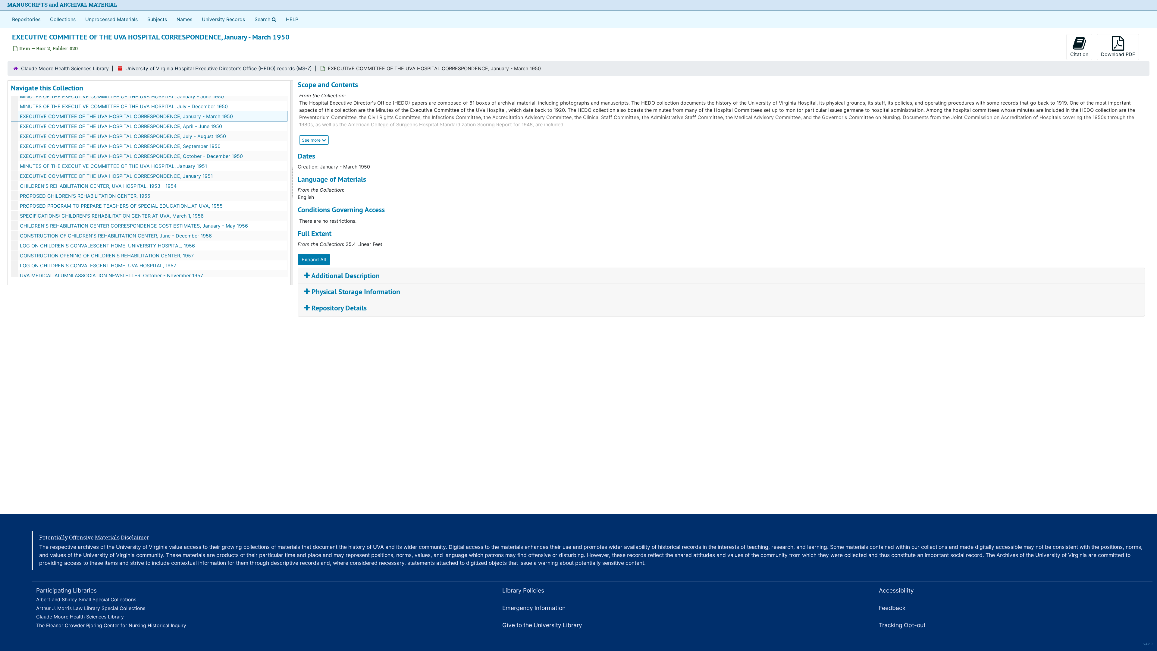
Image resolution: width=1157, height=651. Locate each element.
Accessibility (896, 590)
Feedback (892, 608)
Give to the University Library (542, 625)
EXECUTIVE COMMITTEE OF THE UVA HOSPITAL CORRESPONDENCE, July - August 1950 (123, 136)
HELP (292, 19)
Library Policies (523, 590)
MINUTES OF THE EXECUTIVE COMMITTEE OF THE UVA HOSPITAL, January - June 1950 (122, 96)
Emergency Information (534, 608)
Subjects (157, 19)
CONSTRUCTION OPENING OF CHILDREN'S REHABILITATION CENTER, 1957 (107, 256)
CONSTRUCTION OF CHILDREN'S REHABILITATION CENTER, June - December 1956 (116, 236)
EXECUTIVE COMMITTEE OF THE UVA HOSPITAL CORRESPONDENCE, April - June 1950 (121, 126)
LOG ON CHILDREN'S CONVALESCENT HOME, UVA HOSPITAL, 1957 (98, 266)
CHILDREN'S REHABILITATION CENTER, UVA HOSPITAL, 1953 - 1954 (98, 186)
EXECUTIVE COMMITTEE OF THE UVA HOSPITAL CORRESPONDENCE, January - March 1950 (126, 116)
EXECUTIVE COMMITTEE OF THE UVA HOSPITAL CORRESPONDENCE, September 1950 (120, 146)
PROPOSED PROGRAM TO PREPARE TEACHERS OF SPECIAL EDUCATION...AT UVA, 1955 (121, 206)
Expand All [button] (314, 259)
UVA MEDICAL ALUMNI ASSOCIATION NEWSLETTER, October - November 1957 (111, 275)
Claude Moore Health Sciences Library (65, 68)
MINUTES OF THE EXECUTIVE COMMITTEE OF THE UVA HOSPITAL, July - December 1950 (124, 106)
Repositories (26, 19)
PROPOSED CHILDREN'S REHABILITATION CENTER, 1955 (85, 196)
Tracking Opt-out (902, 625)
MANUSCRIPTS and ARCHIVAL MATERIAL (62, 4)
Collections (63, 19)
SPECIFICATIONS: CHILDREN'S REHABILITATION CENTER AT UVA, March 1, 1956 (112, 216)
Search (267, 19)
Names (184, 19)
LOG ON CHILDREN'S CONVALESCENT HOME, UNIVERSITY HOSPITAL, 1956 (107, 246)
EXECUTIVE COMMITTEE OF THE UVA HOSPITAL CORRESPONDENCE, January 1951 (116, 176)
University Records (223, 19)
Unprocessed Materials (111, 19)
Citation (1079, 54)
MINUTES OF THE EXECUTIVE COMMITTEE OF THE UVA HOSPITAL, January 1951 (113, 166)
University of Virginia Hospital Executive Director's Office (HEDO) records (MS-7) (218, 68)
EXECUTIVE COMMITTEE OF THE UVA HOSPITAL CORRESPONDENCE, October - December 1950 (131, 156)
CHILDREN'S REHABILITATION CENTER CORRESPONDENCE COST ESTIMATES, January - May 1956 (134, 226)
